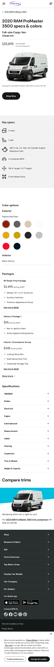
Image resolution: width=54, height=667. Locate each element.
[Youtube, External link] (15, 614)
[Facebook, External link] (11, 614)
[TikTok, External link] (6, 614)
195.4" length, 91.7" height (20, 168)
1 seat (11, 140)
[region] (27, 649)
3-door (11, 130)
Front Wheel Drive (16, 176)
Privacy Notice (7, 628)
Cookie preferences (15, 659)
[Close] (51, 634)
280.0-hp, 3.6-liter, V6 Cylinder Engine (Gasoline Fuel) (27, 149)
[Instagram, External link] (20, 614)
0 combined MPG (16, 159)
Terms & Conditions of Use (12, 624)
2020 (15, 12)
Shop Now (11, 96)
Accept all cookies (39, 659)
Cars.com (8, 645)
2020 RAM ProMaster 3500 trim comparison (27, 519)
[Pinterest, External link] (25, 614)
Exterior (7, 211)
